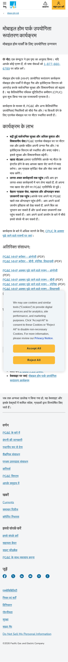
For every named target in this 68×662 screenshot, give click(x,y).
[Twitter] (13, 576)
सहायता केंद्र (10, 543)
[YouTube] (30, 576)
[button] (4, 5)
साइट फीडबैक (10, 550)
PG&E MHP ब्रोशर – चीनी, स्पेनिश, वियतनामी (28, 261)
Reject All (33, 360)
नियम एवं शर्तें (9, 598)
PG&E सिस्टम (10, 476)
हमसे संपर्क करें (10, 536)
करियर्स (6, 469)
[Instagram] (39, 576)
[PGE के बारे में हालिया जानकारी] (47, 576)
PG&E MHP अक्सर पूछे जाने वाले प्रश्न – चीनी (28, 280)
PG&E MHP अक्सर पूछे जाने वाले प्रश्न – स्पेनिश (30, 284)
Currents (8, 502)
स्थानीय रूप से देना (13, 447)
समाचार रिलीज (10, 509)
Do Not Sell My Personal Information (27, 634)
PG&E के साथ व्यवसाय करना (18, 557)
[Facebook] (5, 576)
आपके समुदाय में (11, 483)
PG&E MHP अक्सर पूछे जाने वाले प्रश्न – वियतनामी (31, 289)
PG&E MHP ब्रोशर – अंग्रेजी (19, 257)
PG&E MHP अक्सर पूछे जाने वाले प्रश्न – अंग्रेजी (30, 270)
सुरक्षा (5, 619)
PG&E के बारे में (11, 433)
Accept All (34, 348)
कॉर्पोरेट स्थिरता (11, 517)
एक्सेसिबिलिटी (10, 591)
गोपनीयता (8, 612)
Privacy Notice (43, 338)
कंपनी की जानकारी (12, 440)
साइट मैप (7, 627)
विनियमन (7, 605)
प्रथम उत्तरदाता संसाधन (15, 462)
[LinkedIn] (22, 576)
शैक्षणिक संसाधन (11, 454)
